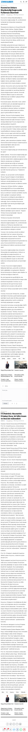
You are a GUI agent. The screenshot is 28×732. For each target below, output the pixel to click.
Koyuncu (12, 692)
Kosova (14, 358)
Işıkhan (8, 358)
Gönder (5, 403)
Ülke (24, 358)
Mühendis (23, 692)
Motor (17, 692)
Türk (19, 358)
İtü (7, 692)
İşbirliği (3, 358)
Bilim (3, 692)
